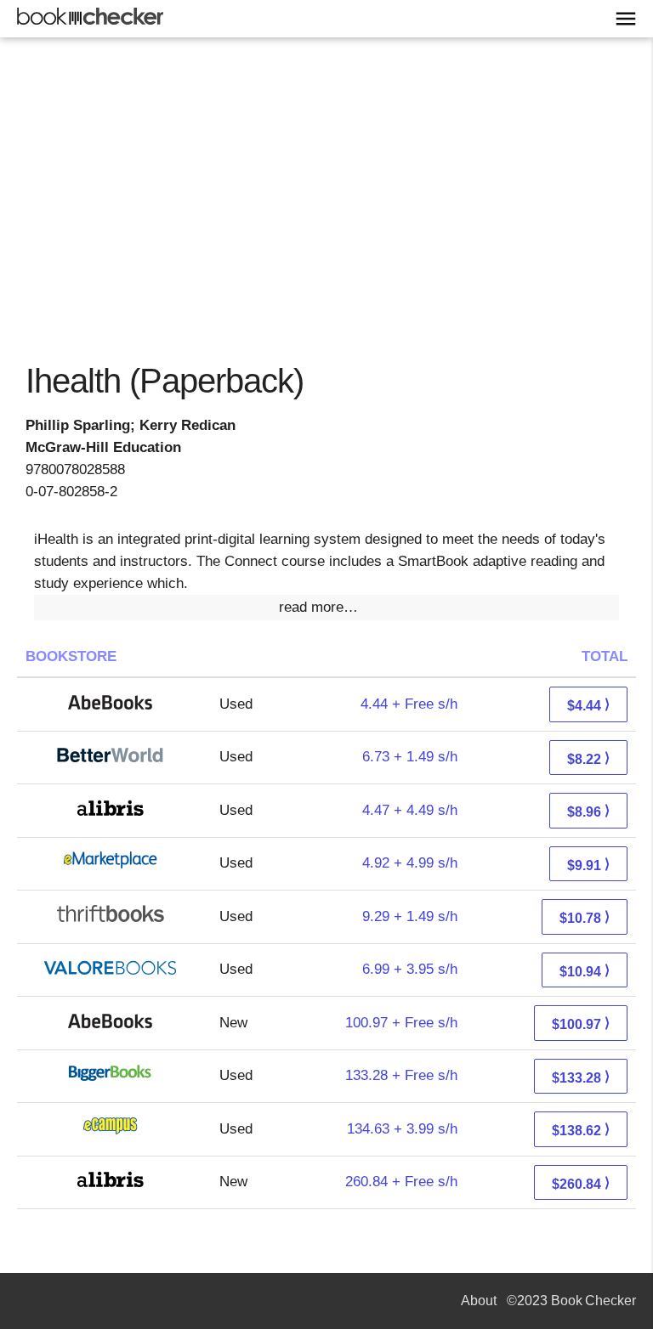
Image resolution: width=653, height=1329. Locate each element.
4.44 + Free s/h (409, 704)
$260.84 (581, 1183)
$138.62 (581, 1130)
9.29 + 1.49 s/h (409, 916)
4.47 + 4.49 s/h (409, 810)
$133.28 (581, 1077)
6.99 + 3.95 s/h (409, 969)
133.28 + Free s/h (401, 1075)
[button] (326, 607)
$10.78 (584, 917)
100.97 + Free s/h (401, 1023)
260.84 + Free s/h (401, 1181)
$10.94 (584, 971)
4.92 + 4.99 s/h (409, 863)
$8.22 (588, 758)
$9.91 (588, 865)
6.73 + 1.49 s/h (409, 757)
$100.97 (581, 1023)
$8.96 (588, 811)
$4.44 (588, 705)
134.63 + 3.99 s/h (402, 1129)
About (479, 1300)
